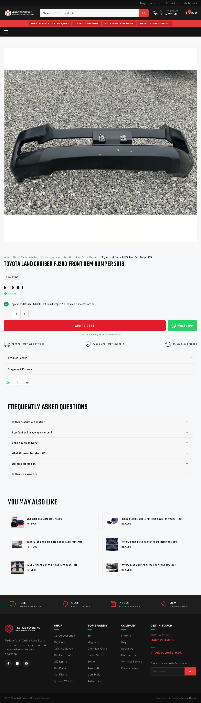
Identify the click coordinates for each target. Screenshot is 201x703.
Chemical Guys (97, 648)
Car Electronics (63, 655)
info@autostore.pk (166, 652)
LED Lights (60, 661)
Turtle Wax (94, 655)
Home (6, 257)
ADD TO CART (84, 325)
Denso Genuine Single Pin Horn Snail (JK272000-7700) (152, 518)
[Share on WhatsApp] (8, 382)
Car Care (59, 642)
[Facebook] (8, 663)
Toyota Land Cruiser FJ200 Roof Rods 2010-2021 (149, 565)
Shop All (126, 635)
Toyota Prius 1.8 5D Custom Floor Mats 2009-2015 (149, 542)
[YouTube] (26, 663)
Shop (15, 257)
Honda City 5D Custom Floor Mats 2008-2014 (52, 565)
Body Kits (68, 257)
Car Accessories (29, 257)
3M (89, 635)
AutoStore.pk (21, 698)
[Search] (144, 13)
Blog (142, 3)
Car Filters (60, 674)
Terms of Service (131, 661)
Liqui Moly (94, 674)
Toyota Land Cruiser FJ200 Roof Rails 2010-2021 (54, 542)
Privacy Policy (129, 668)
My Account (190, 3)
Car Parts (60, 668)
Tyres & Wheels (63, 681)
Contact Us (172, 3)
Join (190, 671)
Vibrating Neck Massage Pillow (44, 518)
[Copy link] (28, 382)
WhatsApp (185, 325)
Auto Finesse (96, 681)
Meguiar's (94, 642)
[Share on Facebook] (18, 382)
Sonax (91, 661)
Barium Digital (188, 698)
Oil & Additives (63, 648)
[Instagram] (17, 663)
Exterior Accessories (50, 257)
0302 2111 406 (162, 640)
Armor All (93, 668)
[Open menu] (6, 32)
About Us (155, 3)
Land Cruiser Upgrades (87, 257)
